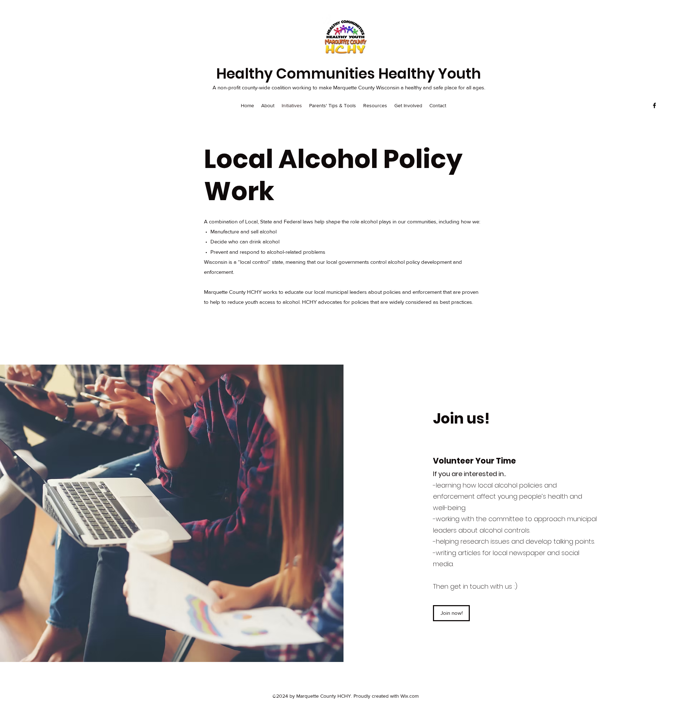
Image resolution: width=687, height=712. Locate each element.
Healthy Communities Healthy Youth (348, 74)
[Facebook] (654, 105)
